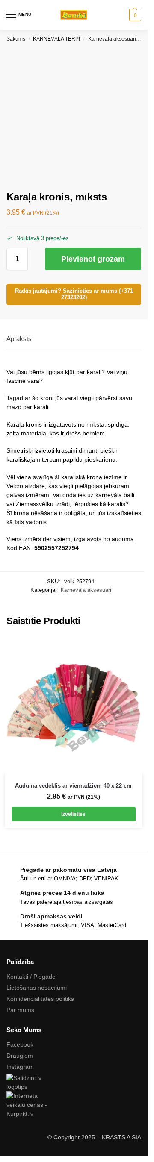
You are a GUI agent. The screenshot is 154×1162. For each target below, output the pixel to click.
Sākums (15, 39)
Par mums (20, 1009)
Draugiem (19, 1055)
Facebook (19, 1044)
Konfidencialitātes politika (40, 998)
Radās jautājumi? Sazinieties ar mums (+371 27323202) (74, 294)
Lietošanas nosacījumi (36, 987)
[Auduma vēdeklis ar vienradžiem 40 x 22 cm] (73, 705)
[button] (134, 15)
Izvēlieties (73, 814)
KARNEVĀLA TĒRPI (56, 39)
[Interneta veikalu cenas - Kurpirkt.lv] (73, 1104)
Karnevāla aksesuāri (112, 39)
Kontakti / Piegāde (31, 976)
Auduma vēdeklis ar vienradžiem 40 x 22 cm (73, 786)
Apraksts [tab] (19, 338)
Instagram (20, 1066)
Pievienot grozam (93, 259)
